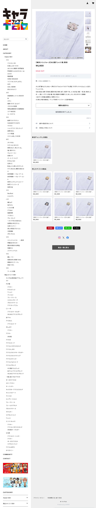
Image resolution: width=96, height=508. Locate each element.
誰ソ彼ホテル (11, 150)
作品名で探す (8, 57)
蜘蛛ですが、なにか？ (14, 103)
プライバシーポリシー (39, 498)
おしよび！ (9, 327)
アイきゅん (9, 320)
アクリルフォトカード (12, 362)
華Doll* (10, 202)
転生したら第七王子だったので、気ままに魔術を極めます (16, 168)
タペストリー (10, 450)
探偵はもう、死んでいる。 (15, 148)
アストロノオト (12, 63)
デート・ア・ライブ (13, 158)
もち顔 (8, 433)
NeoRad (10, 193)
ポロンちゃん (11, 234)
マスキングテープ (13, 300)
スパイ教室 (11, 133)
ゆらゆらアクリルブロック (15, 314)
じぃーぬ (8, 308)
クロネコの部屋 (12, 106)
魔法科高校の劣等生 (14, 245)
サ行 (7, 117)
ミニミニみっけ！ (11, 421)
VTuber (10, 210)
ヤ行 (7, 254)
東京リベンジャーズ (13, 184)
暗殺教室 (10, 76)
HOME (5, 45)
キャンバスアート (11, 392)
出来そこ (10, 163)
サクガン (10, 125)
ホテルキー (9, 412)
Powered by (61, 504)
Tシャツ (10, 292)
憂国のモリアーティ (13, 262)
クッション (10, 295)
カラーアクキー (10, 383)
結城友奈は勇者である (14, 259)
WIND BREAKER (13, 79)
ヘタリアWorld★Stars (14, 221)
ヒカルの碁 (11, 207)
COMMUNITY (7, 454)
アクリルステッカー (11, 359)
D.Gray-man (11, 161)
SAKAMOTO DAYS (14, 123)
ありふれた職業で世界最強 (16, 68)
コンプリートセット (11, 399)
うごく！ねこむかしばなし (15, 81)
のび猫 (8, 284)
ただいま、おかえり (13, 145)
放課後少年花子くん (14, 223)
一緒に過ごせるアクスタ (13, 377)
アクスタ (8, 340)
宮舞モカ (10, 248)
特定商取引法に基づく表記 (55, 498)
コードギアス (11, 114)
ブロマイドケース (13, 302)
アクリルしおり (10, 349)
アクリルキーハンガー (14, 436)
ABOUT (5, 49)
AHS (9, 84)
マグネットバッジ (11, 415)
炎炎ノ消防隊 (12, 87)
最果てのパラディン (13, 120)
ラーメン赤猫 (11, 271)
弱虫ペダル (11, 265)
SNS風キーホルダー (14, 430)
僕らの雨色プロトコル (14, 228)
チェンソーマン (12, 153)
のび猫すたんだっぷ (13, 368)
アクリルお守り (10, 447)
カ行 (7, 92)
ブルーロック (11, 218)
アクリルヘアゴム (13, 305)
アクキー (10, 287)
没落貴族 (10, 231)
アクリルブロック (11, 365)
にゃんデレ (11, 196)
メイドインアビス (12, 250)
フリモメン (11, 215)
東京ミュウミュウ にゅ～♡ (15, 182)
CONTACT (6, 458)
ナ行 (7, 190)
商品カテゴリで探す (10, 275)
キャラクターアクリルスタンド (14, 389)
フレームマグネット (11, 405)
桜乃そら (10, 205)
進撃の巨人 (11, 131)
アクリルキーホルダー (14, 311)
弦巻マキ (10, 155)
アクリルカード (12, 324)
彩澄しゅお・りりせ (13, 66)
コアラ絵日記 (11, 111)
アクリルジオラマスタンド (13, 346)
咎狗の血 (10, 187)
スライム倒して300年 (14, 136)
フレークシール (12, 297)
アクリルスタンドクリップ (13, 355)
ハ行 (7, 199)
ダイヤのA (11, 142)
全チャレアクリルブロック (15, 371)
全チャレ (8, 317)
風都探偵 (10, 213)
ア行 (7, 60)
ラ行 (7, 268)
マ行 (7, 237)
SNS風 (10, 336)
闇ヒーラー (11, 257)
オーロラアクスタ (11, 380)
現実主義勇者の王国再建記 (16, 109)
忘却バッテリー (12, 226)
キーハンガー (10, 386)
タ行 (7, 139)
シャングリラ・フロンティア (15, 128)
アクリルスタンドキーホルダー (15, 352)
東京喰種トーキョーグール (15, 174)
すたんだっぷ (11, 289)
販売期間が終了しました (63, 112)
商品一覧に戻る (63, 247)
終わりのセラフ (12, 89)
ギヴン (9, 101)
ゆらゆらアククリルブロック (16, 373)
